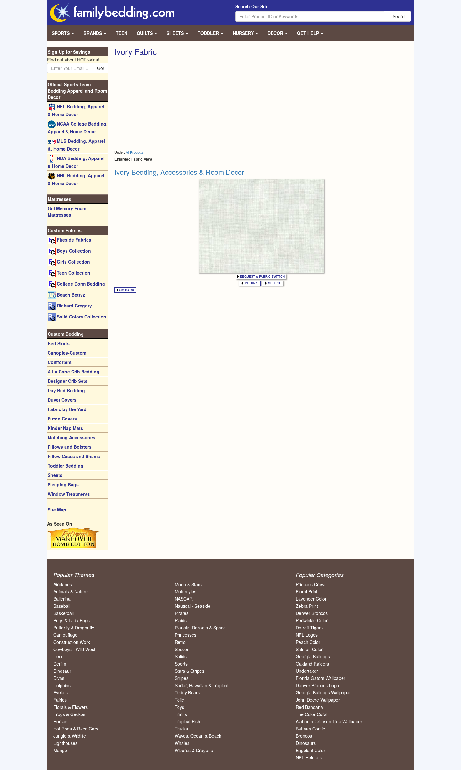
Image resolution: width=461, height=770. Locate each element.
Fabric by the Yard (67, 409)
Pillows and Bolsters (70, 447)
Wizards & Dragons (194, 750)
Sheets (55, 475)
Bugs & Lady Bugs (71, 620)
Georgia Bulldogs (313, 656)
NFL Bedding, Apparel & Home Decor (76, 110)
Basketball (63, 613)
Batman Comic (310, 728)
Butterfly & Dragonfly (73, 627)
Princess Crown (311, 584)
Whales (182, 743)
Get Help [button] (308, 33)
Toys (179, 707)
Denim (59, 663)
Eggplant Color (310, 750)
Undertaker (307, 671)
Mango (60, 750)
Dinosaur (62, 671)
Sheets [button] (176, 33)
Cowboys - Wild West (74, 649)
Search (399, 16)
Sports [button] (61, 33)
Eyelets (60, 692)
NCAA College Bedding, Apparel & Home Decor (78, 127)
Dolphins (62, 685)
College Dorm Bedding (80, 284)
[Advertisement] (185, 103)
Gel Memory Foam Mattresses (67, 211)
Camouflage (65, 635)
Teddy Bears (187, 692)
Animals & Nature (70, 591)
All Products (134, 152)
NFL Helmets (309, 757)
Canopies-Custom (67, 353)
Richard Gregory (74, 305)
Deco (58, 656)
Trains (181, 714)
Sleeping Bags (63, 484)
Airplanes (62, 584)
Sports (181, 663)
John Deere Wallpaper (318, 700)
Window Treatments (69, 494)
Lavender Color (311, 599)
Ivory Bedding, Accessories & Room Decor (179, 172)
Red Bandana (309, 707)
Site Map (57, 509)
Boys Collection (73, 251)
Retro (180, 642)
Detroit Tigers (309, 627)
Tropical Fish (187, 721)
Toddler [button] (209, 33)
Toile (179, 700)
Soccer (181, 649)
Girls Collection (73, 262)
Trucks (181, 728)
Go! (100, 68)
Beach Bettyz (70, 294)
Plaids (181, 620)
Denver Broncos (312, 613)
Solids (181, 656)
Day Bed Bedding (66, 390)
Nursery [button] (244, 33)
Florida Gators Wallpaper (320, 678)
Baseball (61, 606)
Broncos (304, 736)
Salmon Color (309, 649)
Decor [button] (276, 33)
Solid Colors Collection (81, 316)
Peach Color (308, 642)
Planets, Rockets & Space (200, 627)
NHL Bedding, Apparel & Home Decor (76, 179)
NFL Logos (307, 635)
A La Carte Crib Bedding (73, 371)
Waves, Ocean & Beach (198, 736)
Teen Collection (73, 273)
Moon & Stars (188, 584)
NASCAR (184, 599)
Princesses (185, 635)
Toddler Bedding (65, 466)
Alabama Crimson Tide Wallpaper (329, 721)
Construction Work (71, 642)
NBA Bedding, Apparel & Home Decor (76, 162)
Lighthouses (65, 743)
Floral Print (306, 591)
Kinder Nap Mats (65, 428)
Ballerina (62, 599)
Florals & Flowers (70, 707)
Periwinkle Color (312, 620)
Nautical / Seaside (192, 606)
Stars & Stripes (189, 671)
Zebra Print (307, 606)
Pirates (181, 613)
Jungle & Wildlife (69, 736)
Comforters (60, 362)
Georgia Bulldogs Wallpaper (323, 692)
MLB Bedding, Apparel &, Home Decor (76, 145)
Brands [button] (93, 33)
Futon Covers (62, 418)
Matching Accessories (71, 437)
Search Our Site (251, 6)
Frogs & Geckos (69, 714)
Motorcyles (185, 591)
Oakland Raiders (312, 663)
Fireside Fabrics (73, 240)
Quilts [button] (145, 33)
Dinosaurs (306, 743)
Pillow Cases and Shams (74, 456)
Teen (121, 33)
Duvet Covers (62, 400)
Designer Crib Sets (67, 381)
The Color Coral (311, 714)
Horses (60, 721)
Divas (58, 678)
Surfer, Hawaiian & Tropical (201, 685)
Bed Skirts (59, 343)
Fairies (60, 700)
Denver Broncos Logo (317, 685)
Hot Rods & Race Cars (75, 728)
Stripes (181, 678)
